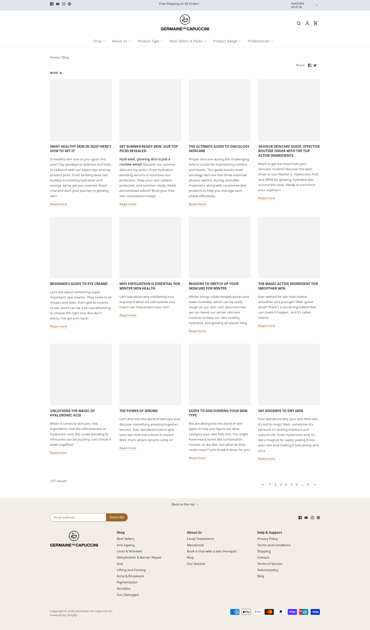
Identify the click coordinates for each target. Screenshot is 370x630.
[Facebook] (51, 4)
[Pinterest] (69, 4)
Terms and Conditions (274, 545)
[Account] (307, 23)
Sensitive (123, 588)
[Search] (298, 23)
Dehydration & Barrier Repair (139, 557)
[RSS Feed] (60, 73)
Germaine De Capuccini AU (93, 611)
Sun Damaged (128, 594)
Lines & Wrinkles (129, 551)
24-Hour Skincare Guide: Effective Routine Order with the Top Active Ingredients (289, 151)
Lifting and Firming (131, 570)
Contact (263, 557)
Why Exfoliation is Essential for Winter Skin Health (149, 286)
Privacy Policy (267, 538)
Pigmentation (127, 582)
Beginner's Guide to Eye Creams (79, 283)
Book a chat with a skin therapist (211, 551)
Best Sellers (125, 538)
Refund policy (267, 570)
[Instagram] (63, 4)
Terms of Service (269, 563)
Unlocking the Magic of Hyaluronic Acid (72, 413)
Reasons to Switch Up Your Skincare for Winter (214, 286)
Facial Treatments (200, 538)
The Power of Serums (138, 411)
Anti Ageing (126, 545)
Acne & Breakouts (130, 576)
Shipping (264, 551)
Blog (190, 557)
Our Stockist (196, 563)
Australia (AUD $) (297, 5)
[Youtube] (57, 4)
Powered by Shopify (63, 615)
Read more (58, 204)
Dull (120, 563)
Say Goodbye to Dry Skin (280, 411)
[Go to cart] (315, 23)
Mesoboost (195, 545)
